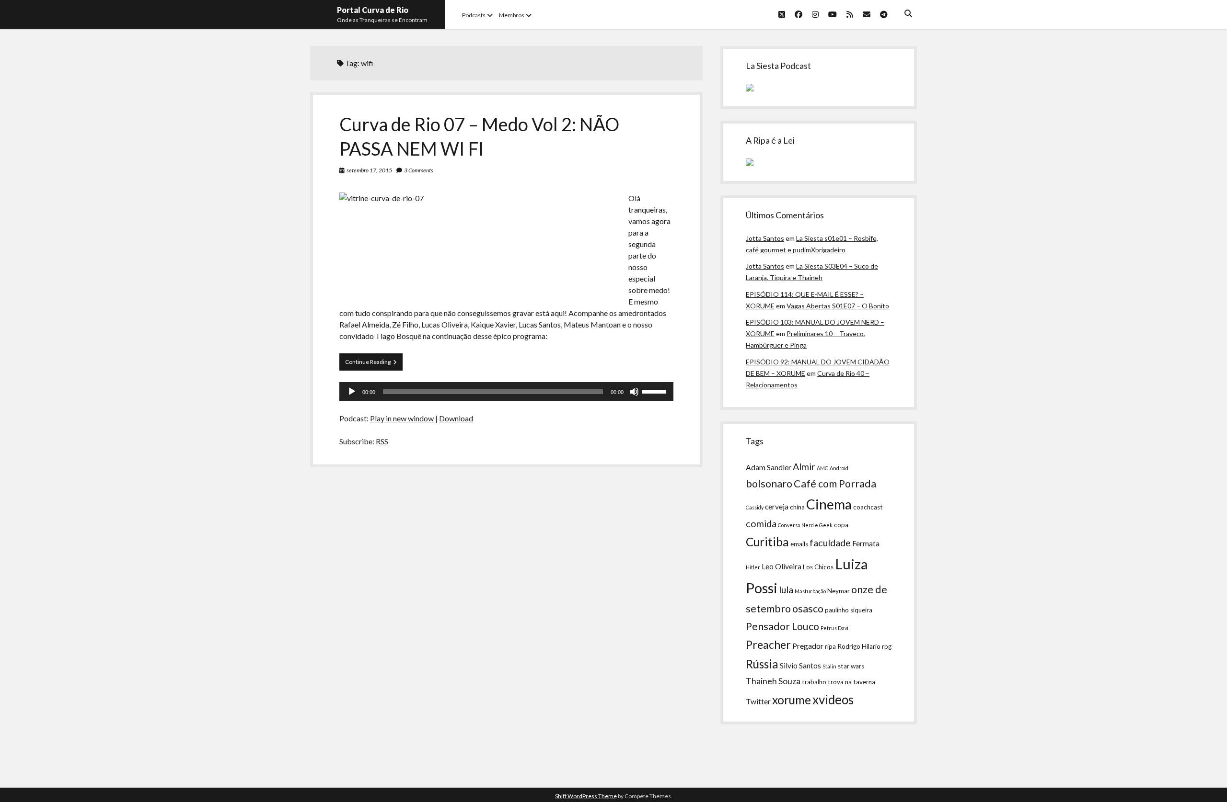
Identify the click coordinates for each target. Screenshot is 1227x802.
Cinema (829, 504)
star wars (851, 666)
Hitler (753, 567)
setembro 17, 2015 (369, 170)
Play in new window (402, 418)
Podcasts (474, 15)
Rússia (762, 664)
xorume (791, 700)
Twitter (758, 701)
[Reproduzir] (352, 391)
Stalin (829, 666)
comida (761, 523)
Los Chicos (818, 567)
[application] (506, 391)
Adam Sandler (768, 467)
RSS (382, 441)
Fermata (866, 543)
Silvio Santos (800, 665)
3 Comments (418, 170)
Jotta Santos (765, 238)
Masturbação (810, 591)
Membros (511, 15)
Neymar (838, 591)
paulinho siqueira (848, 610)
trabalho (814, 682)
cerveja (776, 506)
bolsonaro (769, 483)
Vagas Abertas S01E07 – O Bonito (838, 306)
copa (841, 525)
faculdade (830, 542)
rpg (886, 646)
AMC (822, 468)
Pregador (807, 646)
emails (799, 544)
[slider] (655, 390)
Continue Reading (374, 364)
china (797, 507)
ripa (830, 646)
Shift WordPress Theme (586, 796)
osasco (807, 608)
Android (839, 468)
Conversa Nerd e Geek (805, 525)
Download (456, 418)
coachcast (868, 507)
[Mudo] (634, 391)
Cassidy (755, 507)
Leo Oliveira (781, 566)
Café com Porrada (835, 483)
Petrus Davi (834, 628)
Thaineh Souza (773, 681)
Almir (804, 466)
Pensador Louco (782, 626)
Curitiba (767, 542)
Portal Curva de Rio (372, 9)
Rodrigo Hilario (858, 646)
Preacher (768, 644)
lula (786, 589)
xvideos (833, 699)
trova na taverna (851, 682)
